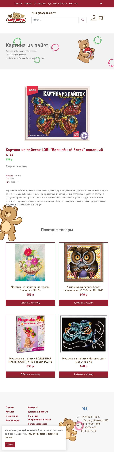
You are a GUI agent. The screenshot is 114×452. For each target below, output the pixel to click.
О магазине (40, 4)
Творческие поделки (17, 55)
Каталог (28, 4)
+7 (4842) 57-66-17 (45, 13)
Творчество (31, 51)
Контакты (73, 4)
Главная (18, 4)
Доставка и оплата (38, 412)
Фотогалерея (12, 420)
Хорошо (10, 444)
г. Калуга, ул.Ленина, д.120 (94, 420)
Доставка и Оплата (57, 4)
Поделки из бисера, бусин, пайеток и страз (27, 58)
